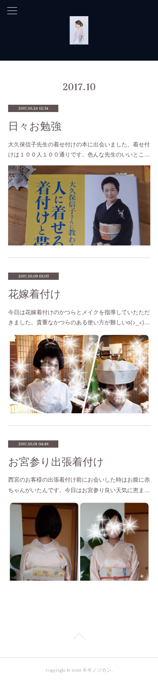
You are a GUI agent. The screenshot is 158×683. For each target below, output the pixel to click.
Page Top (79, 637)
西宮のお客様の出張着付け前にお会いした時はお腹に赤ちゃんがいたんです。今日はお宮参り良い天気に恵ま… (79, 484)
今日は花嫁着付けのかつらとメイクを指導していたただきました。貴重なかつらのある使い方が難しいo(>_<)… (79, 317)
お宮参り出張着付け (56, 462)
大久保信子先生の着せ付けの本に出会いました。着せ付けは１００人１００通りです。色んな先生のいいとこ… (79, 149)
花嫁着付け (34, 294)
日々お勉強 (34, 126)
